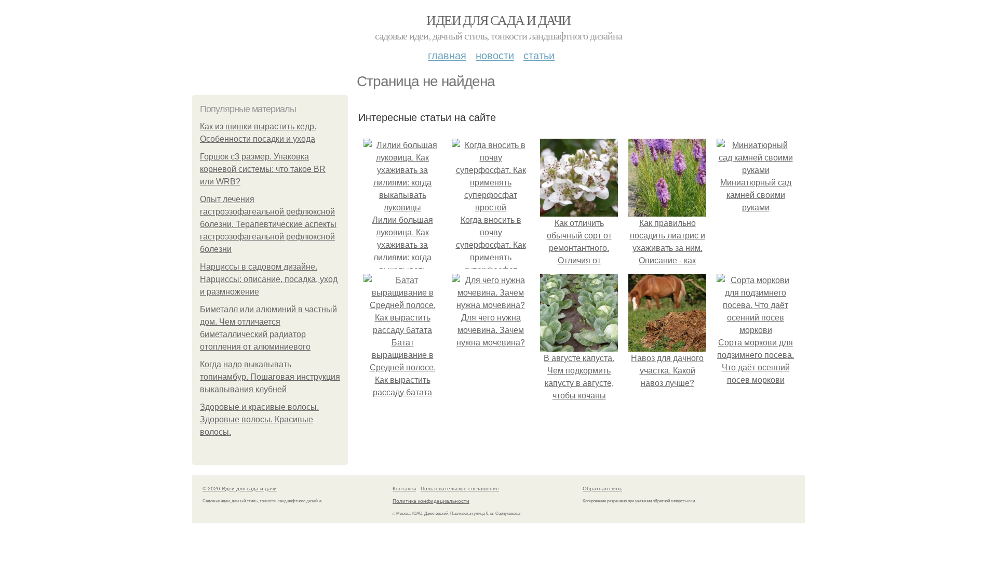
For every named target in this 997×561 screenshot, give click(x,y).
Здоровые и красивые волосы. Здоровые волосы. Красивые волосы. (259, 419)
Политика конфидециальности (431, 500)
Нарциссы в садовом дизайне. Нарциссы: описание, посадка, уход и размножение (269, 279)
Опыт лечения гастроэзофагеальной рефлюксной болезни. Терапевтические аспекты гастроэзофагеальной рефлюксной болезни (268, 224)
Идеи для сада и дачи (498, 20)
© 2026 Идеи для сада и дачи (240, 488)
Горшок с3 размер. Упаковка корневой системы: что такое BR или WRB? (263, 169)
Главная (447, 54)
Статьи (539, 54)
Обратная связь (602, 488)
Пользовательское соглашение (460, 488)
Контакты (404, 488)
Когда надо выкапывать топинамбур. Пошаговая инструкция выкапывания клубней (270, 377)
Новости (495, 54)
